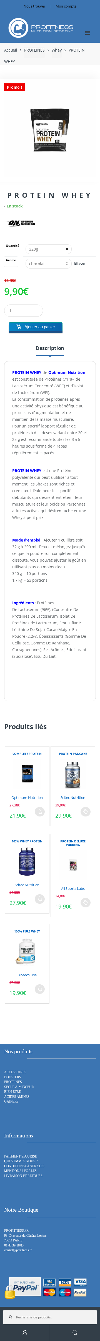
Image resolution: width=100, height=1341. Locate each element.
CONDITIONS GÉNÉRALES (24, 1166)
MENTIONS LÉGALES (20, 1171)
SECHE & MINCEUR (19, 1087)
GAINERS (11, 1101)
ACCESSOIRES (15, 1072)
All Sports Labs (73, 888)
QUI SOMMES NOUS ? (21, 1161)
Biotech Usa (27, 974)
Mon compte (66, 6)
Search (75, 1333)
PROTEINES (13, 1082)
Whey (57, 50)
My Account (25, 1333)
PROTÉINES (34, 50)
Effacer (79, 263)
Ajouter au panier (39, 326)
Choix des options (40, 811)
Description (50, 348)
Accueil (10, 50)
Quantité (12, 246)
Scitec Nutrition (73, 797)
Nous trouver (34, 6)
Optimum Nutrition (27, 797)
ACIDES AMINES (16, 1097)
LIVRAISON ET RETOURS (23, 1176)
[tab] (50, 350)
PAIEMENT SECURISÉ (20, 1156)
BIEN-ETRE (12, 1092)
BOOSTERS (12, 1077)
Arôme (11, 260)
